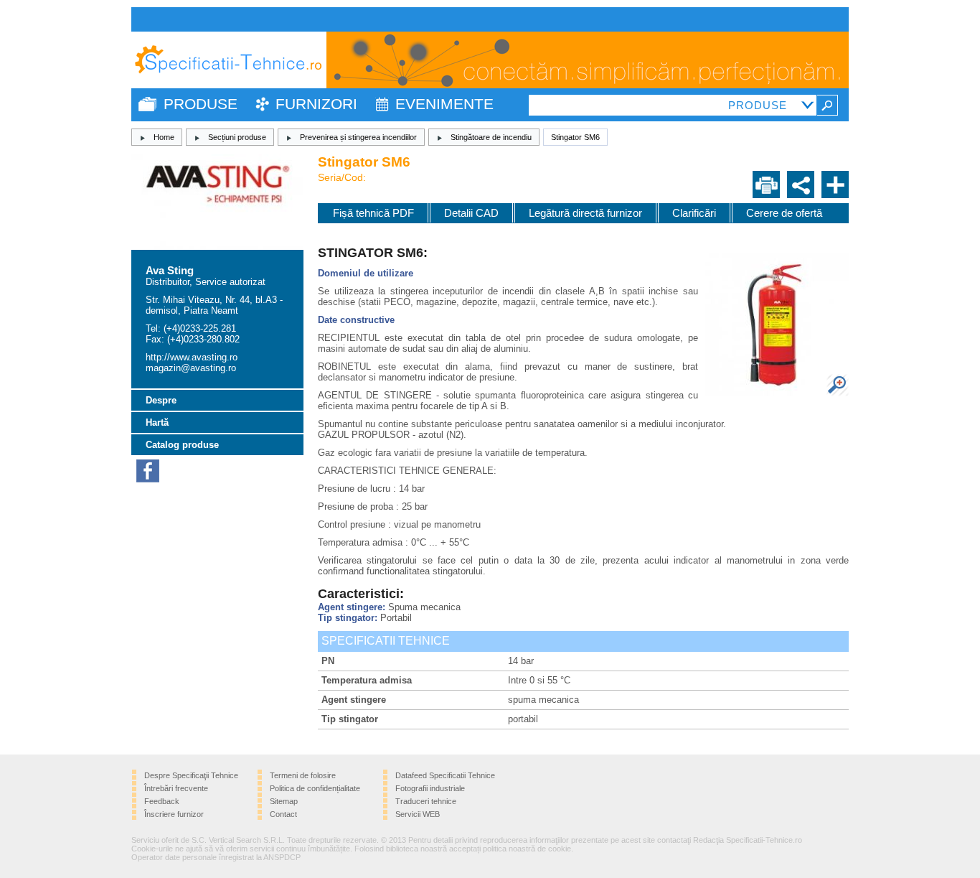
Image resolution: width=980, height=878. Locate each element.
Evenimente (444, 103)
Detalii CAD (471, 213)
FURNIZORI (316, 103)
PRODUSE (200, 103)
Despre (161, 400)
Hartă (157, 422)
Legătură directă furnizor (585, 213)
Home (164, 137)
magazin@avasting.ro (191, 368)
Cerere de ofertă (784, 213)
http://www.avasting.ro (191, 357)
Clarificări (694, 213)
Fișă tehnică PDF (373, 213)
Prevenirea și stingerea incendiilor (358, 137)
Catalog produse (182, 444)
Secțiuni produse (237, 137)
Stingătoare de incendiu (491, 137)
